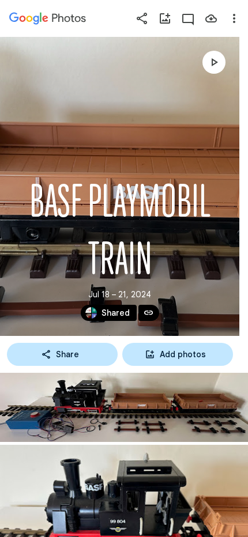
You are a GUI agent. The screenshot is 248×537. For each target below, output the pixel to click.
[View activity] (188, 18)
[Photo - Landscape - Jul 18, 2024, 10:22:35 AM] (124, 407)
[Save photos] (211, 18)
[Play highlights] (214, 62)
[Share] (141, 18)
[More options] (234, 18)
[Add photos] (164, 18)
